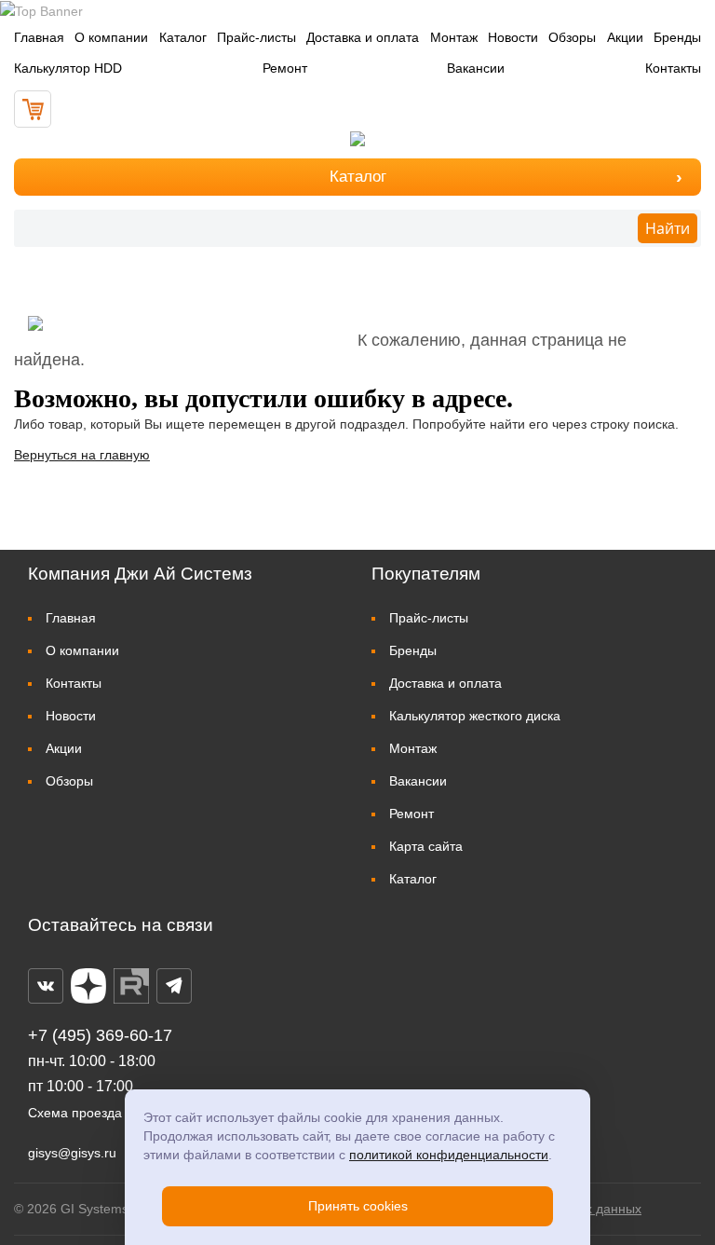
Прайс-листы (256, 37)
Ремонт (285, 68)
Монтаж (454, 37)
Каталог (183, 37)
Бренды (677, 37)
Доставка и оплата (362, 37)
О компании (111, 37)
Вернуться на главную (82, 454)
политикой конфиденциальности (448, 1154)
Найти (667, 228)
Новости (513, 37)
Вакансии (476, 68)
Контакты (673, 68)
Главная (39, 37)
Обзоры (572, 37)
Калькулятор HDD (68, 68)
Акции (625, 37)
